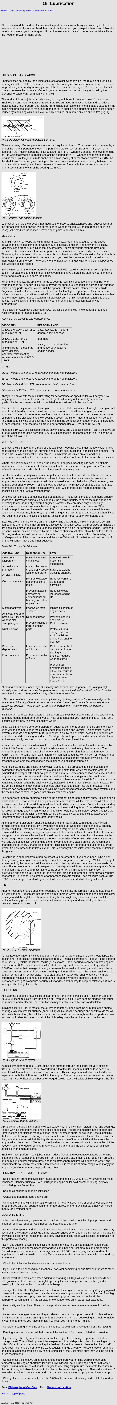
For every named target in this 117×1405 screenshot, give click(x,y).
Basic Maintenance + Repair (39, 11)
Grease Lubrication (59, 1387)
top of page (18, 1393)
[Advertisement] (58, 55)
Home (4, 11)
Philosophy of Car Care (22, 1387)
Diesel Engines (16, 11)
